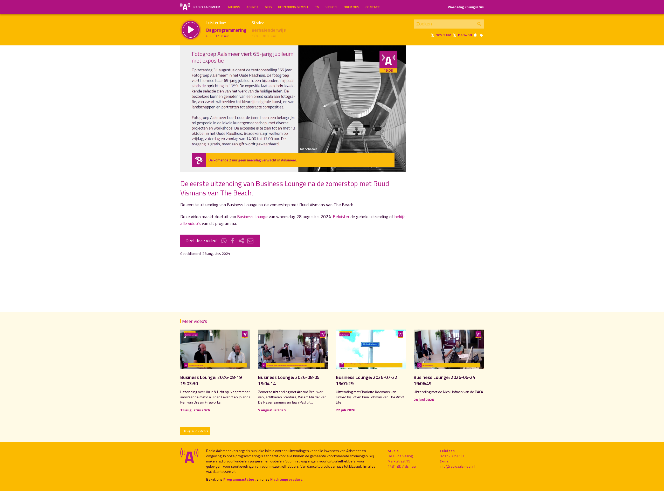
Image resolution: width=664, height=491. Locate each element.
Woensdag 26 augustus (466, 7)
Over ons (351, 7)
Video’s (331, 7)
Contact (372, 7)
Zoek (479, 24)
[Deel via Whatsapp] (224, 241)
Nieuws (234, 7)
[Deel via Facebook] (233, 241)
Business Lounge (252, 216)
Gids (268, 7)
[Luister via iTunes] (475, 35)
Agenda (252, 7)
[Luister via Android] (481, 35)
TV (317, 7)
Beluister (341, 216)
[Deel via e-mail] (250, 241)
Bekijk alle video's (195, 430)
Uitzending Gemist (293, 7)
